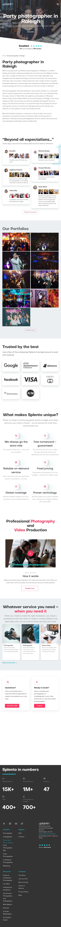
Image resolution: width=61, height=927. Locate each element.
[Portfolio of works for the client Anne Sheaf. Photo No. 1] (40, 193)
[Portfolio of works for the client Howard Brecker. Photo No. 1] (40, 175)
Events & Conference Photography (7, 878)
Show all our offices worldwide (47, 833)
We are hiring (23, 882)
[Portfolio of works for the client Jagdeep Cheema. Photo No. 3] (22, 176)
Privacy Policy (23, 892)
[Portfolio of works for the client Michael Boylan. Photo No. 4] (56, 158)
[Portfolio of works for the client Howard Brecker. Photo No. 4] (56, 175)
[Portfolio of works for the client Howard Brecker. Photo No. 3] (51, 175)
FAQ (20, 833)
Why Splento (7, 904)
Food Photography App (7, 848)
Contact (21, 836)
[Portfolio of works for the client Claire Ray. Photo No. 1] (11, 197)
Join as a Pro (23, 879)
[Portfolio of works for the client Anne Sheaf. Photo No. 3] (51, 193)
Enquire (39, 705)
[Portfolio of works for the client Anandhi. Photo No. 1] (11, 158)
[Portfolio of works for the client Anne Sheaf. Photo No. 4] (56, 193)
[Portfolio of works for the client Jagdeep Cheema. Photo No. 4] (27, 176)
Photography (7, 833)
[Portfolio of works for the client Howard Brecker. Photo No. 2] (46, 175)
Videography (7, 836)
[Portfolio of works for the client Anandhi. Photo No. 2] (17, 158)
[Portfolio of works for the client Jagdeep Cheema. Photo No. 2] (17, 176)
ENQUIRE (30, 32)
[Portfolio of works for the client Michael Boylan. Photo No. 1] (40, 158)
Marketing (6, 866)
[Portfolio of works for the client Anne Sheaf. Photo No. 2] (46, 193)
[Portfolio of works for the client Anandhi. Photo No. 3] (22, 158)
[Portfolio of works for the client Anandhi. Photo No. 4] (27, 158)
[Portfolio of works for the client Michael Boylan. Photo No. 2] (46, 158)
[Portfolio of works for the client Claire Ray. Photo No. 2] (17, 197)
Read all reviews (30, 212)
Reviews (6, 908)
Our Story (22, 875)
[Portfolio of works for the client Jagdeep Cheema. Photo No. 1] (11, 176)
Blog (20, 895)
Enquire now (29, 588)
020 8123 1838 (12, 705)
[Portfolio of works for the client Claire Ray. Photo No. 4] (27, 197)
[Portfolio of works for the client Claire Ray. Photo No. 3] (22, 197)
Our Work (6, 884)
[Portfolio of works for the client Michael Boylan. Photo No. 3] (51, 158)
